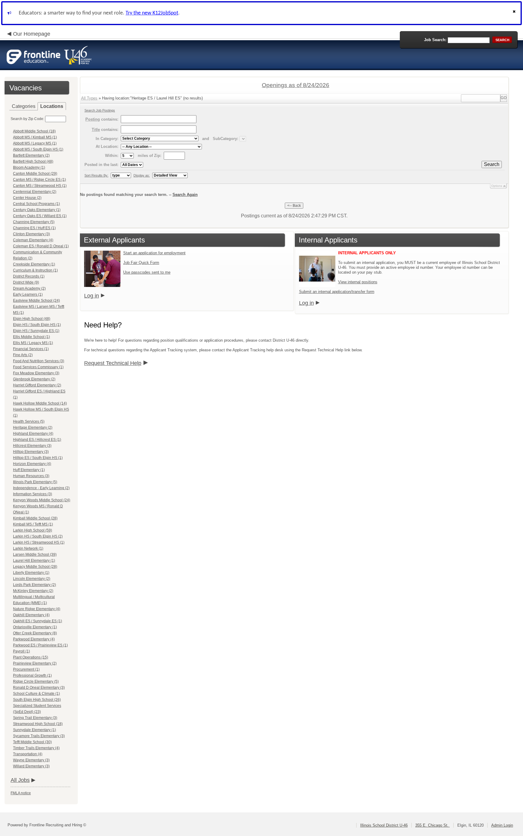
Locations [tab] (51, 106)
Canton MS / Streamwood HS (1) (40, 186)
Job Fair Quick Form (141, 262)
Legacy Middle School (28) (35, 566)
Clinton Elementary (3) (31, 234)
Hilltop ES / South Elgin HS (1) (38, 458)
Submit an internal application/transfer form (336, 291)
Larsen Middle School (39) (35, 554)
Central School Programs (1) (36, 204)
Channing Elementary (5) (33, 222)
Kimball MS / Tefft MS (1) (33, 524)
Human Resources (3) (31, 476)
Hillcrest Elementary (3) (32, 446)
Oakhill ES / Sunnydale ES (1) (37, 621)
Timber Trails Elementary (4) (36, 748)
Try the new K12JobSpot (152, 13)
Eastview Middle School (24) (36, 300)
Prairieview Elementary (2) (35, 663)
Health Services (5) (28, 421)
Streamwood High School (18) (38, 724)
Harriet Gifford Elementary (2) (37, 385)
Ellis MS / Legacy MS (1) (33, 343)
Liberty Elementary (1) (31, 573)
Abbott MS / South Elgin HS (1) (38, 149)
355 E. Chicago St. (432, 825)
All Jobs (20, 780)
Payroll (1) (21, 651)
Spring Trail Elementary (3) (35, 718)
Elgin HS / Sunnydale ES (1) (36, 331)
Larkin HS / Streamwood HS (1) (38, 542)
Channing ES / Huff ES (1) (34, 228)
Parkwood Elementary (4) (34, 639)
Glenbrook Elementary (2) (34, 379)
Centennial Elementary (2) (34, 192)
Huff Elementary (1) (29, 470)
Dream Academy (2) (29, 288)
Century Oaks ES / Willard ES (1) (40, 216)
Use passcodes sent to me (146, 272)
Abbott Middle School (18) (34, 131)
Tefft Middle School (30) (32, 742)
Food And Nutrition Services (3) (38, 361)
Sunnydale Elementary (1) (34, 730)
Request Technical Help (112, 363)
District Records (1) (28, 276)
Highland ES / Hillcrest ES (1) (37, 440)
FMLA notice (21, 793)
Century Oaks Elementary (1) (37, 210)
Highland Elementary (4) (33, 433)
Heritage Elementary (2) (32, 427)
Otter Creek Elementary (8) (35, 633)
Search (491, 164)
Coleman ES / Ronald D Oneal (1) (41, 246)
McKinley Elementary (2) (33, 591)
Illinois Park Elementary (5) (35, 482)
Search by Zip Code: (27, 119)
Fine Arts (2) (23, 355)
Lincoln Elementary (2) (31, 579)
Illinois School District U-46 (384, 825)
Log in (91, 295)
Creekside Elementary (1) (34, 264)
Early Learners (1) (28, 294)
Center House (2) (27, 198)
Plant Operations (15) (30, 657)
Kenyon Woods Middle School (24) (41, 500)
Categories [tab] (23, 106)
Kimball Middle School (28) (35, 518)
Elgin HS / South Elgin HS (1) (37, 325)
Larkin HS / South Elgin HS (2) (38, 536)
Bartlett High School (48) (33, 161)
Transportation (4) (27, 754)
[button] (515, 13)
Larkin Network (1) (28, 548)
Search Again (185, 194)
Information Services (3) (32, 494)
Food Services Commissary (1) (38, 367)
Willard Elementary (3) (31, 766)
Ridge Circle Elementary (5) (36, 681)
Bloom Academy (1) (29, 167)
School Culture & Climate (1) (36, 693)
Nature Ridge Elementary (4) (36, 609)
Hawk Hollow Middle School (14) (40, 403)
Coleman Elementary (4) (33, 240)
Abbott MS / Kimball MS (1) (35, 137)
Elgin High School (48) (31, 319)
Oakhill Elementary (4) (31, 615)
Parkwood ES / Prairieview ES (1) (40, 645)
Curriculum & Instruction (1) (35, 270)
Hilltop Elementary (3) (31, 452)
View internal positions (357, 282)
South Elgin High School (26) (37, 700)
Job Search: (435, 39)
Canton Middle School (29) (35, 173)
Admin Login (502, 825)
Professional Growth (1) (32, 675)
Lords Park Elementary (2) (34, 585)
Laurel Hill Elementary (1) (34, 560)
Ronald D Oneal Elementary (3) (39, 687)
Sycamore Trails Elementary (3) (39, 736)
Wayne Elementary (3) (31, 760)
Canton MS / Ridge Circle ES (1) (39, 179)
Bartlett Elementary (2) (31, 155)
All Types (89, 98)
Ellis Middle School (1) (31, 337)
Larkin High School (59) (32, 530)
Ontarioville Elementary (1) (35, 627)
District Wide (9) (26, 282)
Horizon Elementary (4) (32, 464)
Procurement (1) (26, 669)
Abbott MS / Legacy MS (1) (35, 143)
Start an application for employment (154, 253)
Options (496, 185)
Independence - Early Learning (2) (41, 488)
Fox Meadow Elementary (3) (36, 373)
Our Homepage (31, 34)
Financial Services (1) (31, 349)
